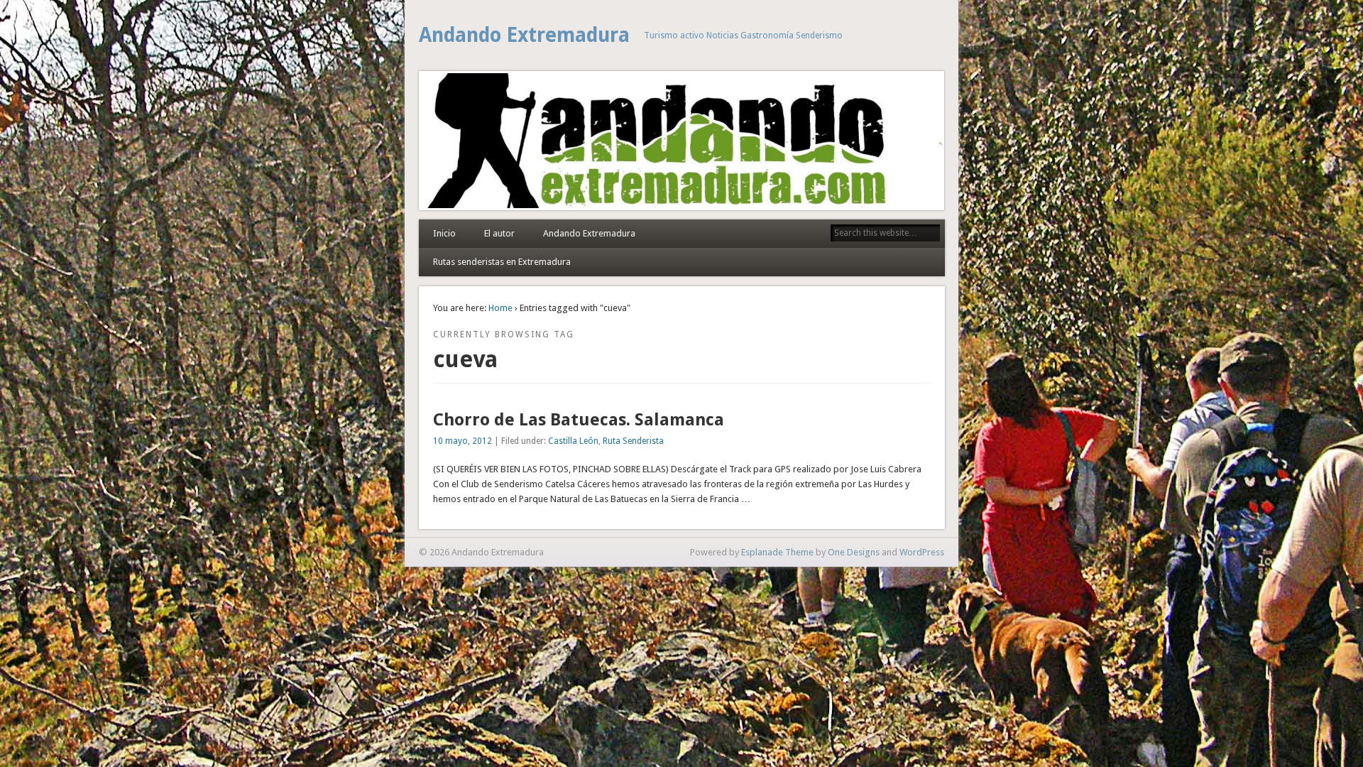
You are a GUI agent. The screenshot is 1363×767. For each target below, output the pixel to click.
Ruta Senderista (633, 441)
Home (500, 308)
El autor (499, 233)
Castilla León (573, 441)
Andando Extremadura (524, 35)
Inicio (444, 233)
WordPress (921, 552)
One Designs (854, 552)
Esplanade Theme (777, 552)
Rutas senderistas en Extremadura (502, 261)
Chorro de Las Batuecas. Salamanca (578, 420)
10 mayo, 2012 (462, 441)
